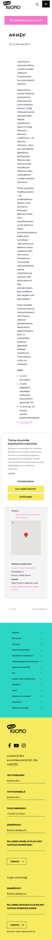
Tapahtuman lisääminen (22, 655)
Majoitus (15, 632)
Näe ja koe (16, 638)
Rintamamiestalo (39, 609)
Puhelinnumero (16, 808)
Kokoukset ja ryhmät (21, 667)
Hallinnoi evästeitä (20, 708)
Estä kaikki (26, 497)
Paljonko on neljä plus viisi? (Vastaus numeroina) (24, 843)
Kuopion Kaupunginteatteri (23, 568)
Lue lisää (11, 473)
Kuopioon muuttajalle (21, 696)
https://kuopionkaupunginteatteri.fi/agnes (27, 516)
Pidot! (13, 609)
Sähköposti (14, 825)
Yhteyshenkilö (16, 791)
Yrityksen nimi (15, 775)
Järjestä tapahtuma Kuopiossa (25, 661)
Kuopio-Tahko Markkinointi (23, 679)
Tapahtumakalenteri (21, 650)
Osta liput (24, 422)
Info (13, 673)
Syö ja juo (16, 644)
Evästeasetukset (26, 481)
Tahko (14, 690)
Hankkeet (16, 684)
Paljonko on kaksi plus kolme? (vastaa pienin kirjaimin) (25, 907)
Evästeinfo (16, 702)
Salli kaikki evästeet (25, 489)
